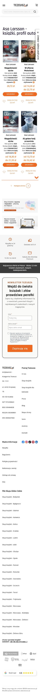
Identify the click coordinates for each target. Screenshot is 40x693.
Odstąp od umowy (9, 475)
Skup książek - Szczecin (10, 586)
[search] (35, 11)
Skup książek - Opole (10, 558)
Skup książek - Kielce (10, 524)
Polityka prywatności (9, 461)
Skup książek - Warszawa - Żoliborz (15, 620)
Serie (24, 419)
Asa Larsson (11, 64)
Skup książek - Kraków (10, 531)
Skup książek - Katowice (11, 517)
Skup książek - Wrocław (10, 626)
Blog (23, 405)
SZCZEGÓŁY (11, 94)
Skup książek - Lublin (10, 538)
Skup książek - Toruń (10, 592)
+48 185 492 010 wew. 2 (18, 642)
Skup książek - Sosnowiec (11, 579)
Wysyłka (5, 448)
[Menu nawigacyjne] (4, 5)
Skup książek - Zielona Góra (12, 633)
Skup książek (26, 381)
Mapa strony (26, 412)
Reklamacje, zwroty (9, 468)
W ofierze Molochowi (29, 69)
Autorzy (24, 426)
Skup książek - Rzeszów (10, 572)
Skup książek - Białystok (11, 497)
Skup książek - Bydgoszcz (11, 504)
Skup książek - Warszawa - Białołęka (15, 613)
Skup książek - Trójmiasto (11, 599)
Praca (24, 399)
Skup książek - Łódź (9, 545)
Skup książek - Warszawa (11, 606)
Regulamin (6, 455)
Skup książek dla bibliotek (28, 389)
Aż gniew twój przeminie (29, 140)
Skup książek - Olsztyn (10, 551)
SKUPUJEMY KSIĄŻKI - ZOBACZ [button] (38, 47)
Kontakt (24, 433)
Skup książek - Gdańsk (10, 510)
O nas (24, 374)
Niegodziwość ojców (10, 69)
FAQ (3, 482)
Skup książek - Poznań (10, 565)
